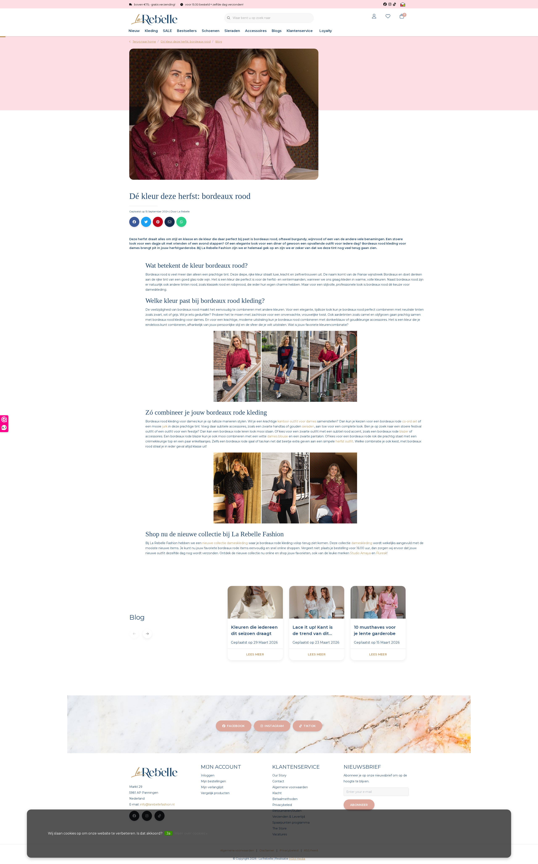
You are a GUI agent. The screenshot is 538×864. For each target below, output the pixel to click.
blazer (404, 431)
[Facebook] (134, 222)
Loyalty (325, 31)
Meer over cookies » (190, 833)
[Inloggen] (374, 16)
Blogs (277, 31)
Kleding (151, 31)
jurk (164, 426)
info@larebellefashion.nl (157, 804)
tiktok (309, 726)
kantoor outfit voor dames (297, 421)
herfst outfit (344, 441)
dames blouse (277, 436)
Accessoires (256, 31)
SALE (167, 31)
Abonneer (359, 805)
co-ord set (409, 421)
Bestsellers (187, 31)
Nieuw (134, 31)
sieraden (308, 426)
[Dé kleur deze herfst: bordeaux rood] (255, 603)
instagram (274, 726)
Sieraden (232, 31)
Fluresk (381, 553)
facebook (236, 726)
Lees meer (255, 654)
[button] (147, 633)
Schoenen (210, 31)
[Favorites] (388, 16)
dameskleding (361, 543)
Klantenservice (300, 31)
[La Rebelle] (155, 20)
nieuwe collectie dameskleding (225, 543)
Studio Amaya (360, 553)
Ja (168, 833)
